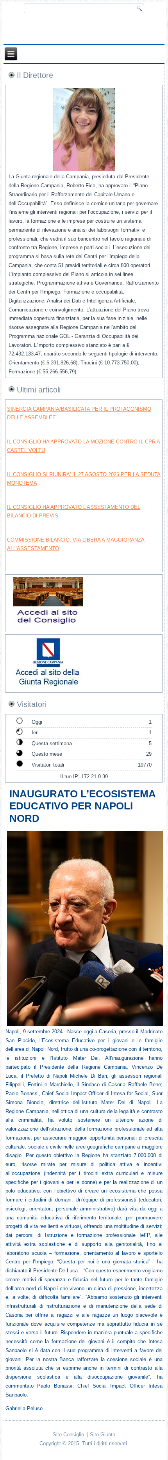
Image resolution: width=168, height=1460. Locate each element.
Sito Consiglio (68, 1434)
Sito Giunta (102, 1434)
